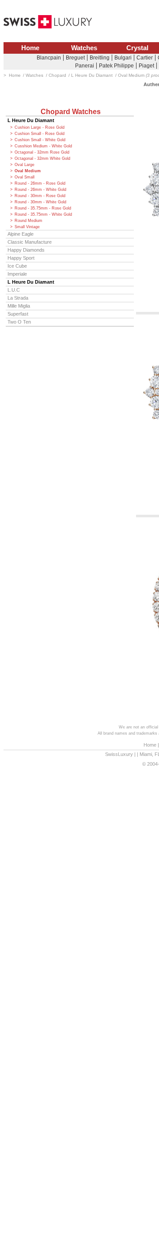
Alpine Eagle (21, 234)
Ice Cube (17, 266)
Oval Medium (28, 171)
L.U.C (14, 290)
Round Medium (28, 220)
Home (30, 47)
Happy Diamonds (26, 250)
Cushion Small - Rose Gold (39, 133)
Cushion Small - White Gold (40, 140)
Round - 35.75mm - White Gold (43, 214)
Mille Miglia (19, 306)
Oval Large (24, 164)
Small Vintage (27, 227)
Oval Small (24, 177)
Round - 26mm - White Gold (40, 189)
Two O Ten (19, 321)
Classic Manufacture (30, 242)
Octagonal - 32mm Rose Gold (42, 152)
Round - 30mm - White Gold (40, 202)
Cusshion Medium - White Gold (43, 146)
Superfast (18, 313)
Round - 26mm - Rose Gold (40, 183)
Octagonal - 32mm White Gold (42, 158)
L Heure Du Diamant (31, 120)
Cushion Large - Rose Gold (39, 127)
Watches (84, 47)
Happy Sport (21, 258)
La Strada (18, 298)
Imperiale (17, 274)
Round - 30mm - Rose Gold (40, 196)
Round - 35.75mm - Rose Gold (43, 208)
